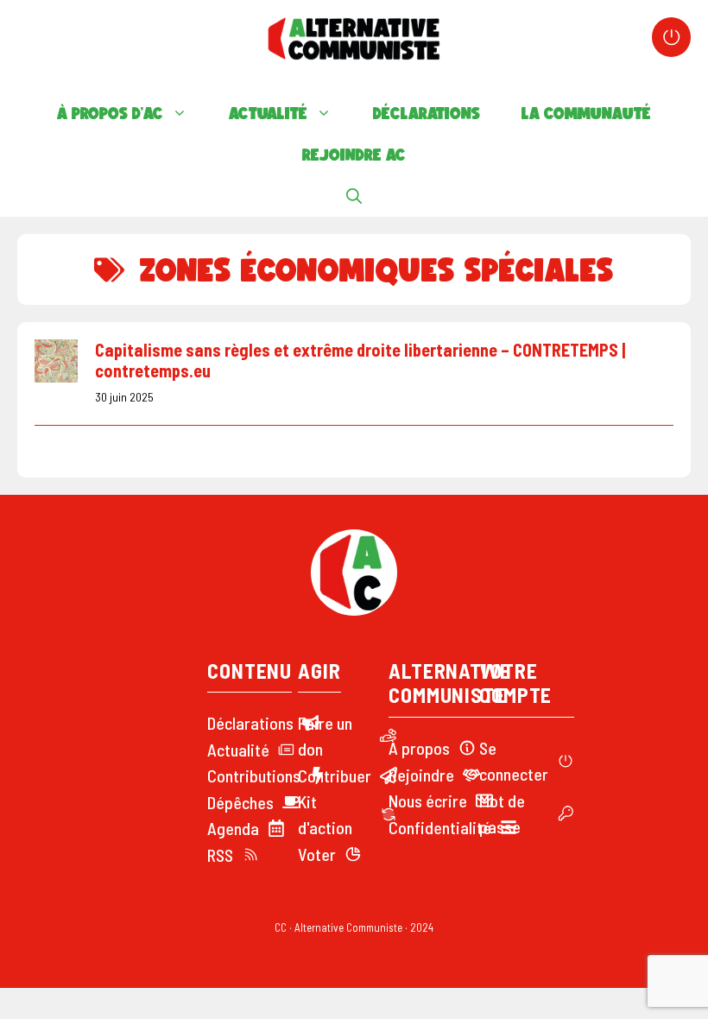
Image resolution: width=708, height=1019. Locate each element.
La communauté (586, 113)
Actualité (268, 113)
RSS (220, 855)
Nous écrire (428, 800)
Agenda (233, 828)
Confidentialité (440, 827)
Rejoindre (421, 774)
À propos (419, 747)
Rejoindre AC (354, 154)
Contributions (253, 775)
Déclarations (426, 113)
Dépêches (240, 802)
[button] (354, 196)
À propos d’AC (110, 113)
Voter (317, 854)
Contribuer (334, 775)
